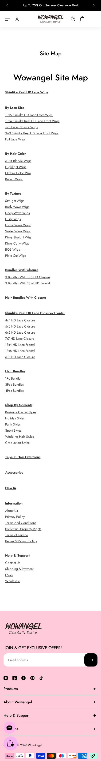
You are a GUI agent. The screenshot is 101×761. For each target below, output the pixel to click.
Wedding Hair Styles (19, 436)
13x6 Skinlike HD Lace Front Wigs (29, 115)
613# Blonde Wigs (18, 160)
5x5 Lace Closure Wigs (21, 127)
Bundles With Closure (21, 269)
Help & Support (17, 555)
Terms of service (16, 535)
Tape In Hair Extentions (22, 457)
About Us (11, 510)
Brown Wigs (14, 179)
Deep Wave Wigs (17, 213)
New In (10, 488)
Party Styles (13, 424)
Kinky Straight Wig (18, 237)
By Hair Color (15, 153)
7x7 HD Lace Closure (19, 338)
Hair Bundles (15, 371)
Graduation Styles (17, 442)
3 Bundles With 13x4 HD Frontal (27, 283)
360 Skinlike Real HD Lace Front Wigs (31, 133)
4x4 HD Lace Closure (20, 320)
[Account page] (17, 19)
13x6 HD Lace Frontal (20, 350)
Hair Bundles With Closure (25, 297)
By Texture (13, 193)
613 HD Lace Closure (20, 356)
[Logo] (50, 19)
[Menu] (7, 19)
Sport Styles (13, 430)
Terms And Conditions (20, 522)
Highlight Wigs (15, 167)
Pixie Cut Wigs (15, 255)
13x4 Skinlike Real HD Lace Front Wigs (32, 121)
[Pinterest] (32, 678)
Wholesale (12, 581)
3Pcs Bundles (14, 384)
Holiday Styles (15, 418)
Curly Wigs (13, 219)
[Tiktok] (41, 678)
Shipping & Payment (19, 568)
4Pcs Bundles (14, 390)
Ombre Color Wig (18, 173)
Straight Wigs (14, 200)
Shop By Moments (18, 405)
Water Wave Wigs (18, 231)
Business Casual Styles (20, 412)
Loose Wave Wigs (18, 225)
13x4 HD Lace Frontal (20, 344)
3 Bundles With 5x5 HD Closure (27, 277)
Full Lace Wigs (15, 139)
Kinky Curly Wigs (17, 243)
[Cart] (82, 19)
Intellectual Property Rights (23, 529)
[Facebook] (14, 678)
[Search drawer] (73, 19)
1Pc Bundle (12, 378)
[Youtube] (23, 678)
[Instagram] (5, 678)
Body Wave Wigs (17, 206)
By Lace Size (14, 107)
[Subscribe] (90, 660)
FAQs (9, 575)
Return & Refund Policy (21, 541)
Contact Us (12, 562)
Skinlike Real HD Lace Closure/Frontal (35, 313)
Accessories (14, 472)
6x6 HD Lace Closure (20, 332)
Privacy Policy (15, 516)
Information (14, 503)
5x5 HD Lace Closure (20, 326)
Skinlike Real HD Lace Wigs (26, 92)
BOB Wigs (12, 249)
